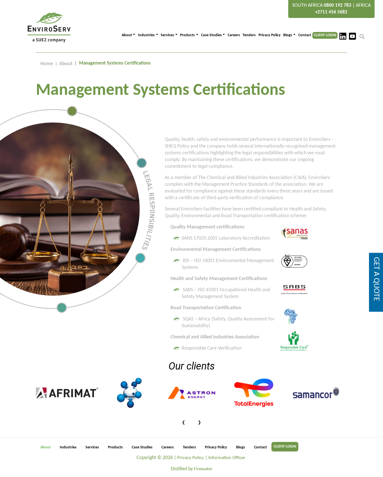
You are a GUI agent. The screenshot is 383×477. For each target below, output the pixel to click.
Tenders (249, 35)
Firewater (203, 469)
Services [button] (167, 35)
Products (115, 447)
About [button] (127, 35)
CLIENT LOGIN (325, 35)
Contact (304, 35)
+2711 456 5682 (331, 12)
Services (92, 447)
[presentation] (183, 422)
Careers (234, 35)
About (65, 63)
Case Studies (142, 447)
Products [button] (187, 35)
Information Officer (226, 457)
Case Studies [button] (211, 35)
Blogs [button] (287, 35)
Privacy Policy (270, 35)
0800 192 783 (337, 5)
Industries (68, 447)
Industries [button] (146, 35)
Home (46, 63)
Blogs (240, 447)
